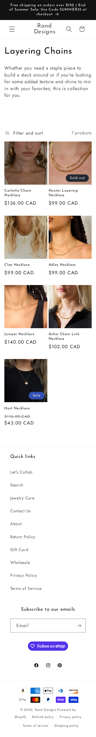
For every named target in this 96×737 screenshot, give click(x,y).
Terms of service (36, 725)
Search (16, 485)
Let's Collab (21, 472)
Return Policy (22, 537)
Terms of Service (26, 588)
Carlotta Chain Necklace (17, 193)
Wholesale (20, 562)
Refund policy (43, 716)
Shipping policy (66, 725)
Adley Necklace (62, 265)
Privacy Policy (23, 575)
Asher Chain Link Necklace (64, 337)
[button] (11, 29)
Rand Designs (45, 709)
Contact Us (20, 511)
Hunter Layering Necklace (63, 193)
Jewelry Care (22, 498)
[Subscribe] (79, 625)
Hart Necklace (17, 408)
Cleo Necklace (17, 265)
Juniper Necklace (19, 334)
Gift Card (19, 550)
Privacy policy (70, 716)
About (16, 524)
